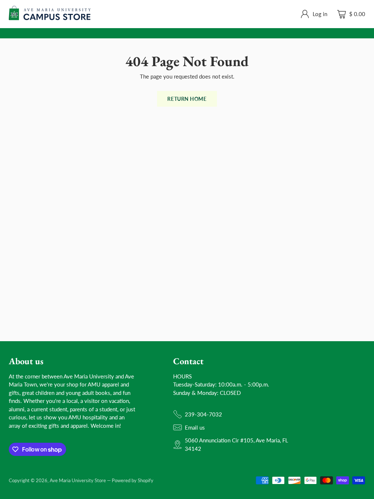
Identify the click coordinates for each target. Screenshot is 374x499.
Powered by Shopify (132, 480)
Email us (195, 427)
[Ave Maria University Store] (50, 14)
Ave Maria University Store (78, 480)
